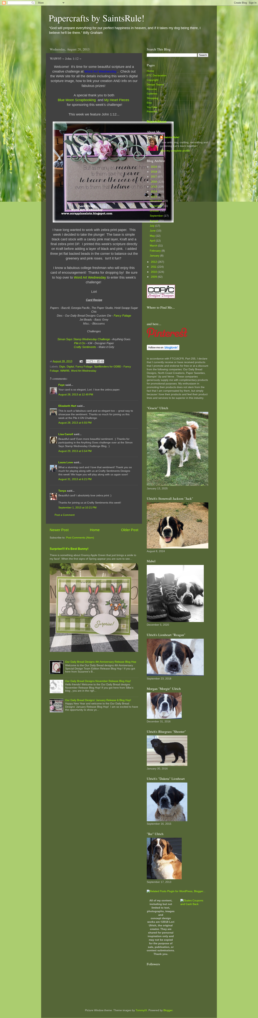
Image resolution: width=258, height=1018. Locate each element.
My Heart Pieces (117, 100)
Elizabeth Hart (67, 405)
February (155, 250)
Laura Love (65, 462)
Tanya (62, 490)
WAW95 (65, 370)
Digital (70, 366)
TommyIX (141, 1010)
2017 (154, 176)
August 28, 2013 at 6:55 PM (75, 422)
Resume (152, 89)
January (155, 255)
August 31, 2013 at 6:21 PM (75, 479)
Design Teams (155, 84)
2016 (154, 181)
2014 (154, 191)
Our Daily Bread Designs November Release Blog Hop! (98, 681)
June (153, 230)
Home (95, 530)
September (157, 215)
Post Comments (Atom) (80, 537)
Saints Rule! (171, 137)
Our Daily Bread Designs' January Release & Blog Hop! (98, 700)
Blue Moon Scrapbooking (77, 100)
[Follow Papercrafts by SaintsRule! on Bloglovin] (163, 349)
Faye (61, 384)
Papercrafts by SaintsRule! (96, 18)
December (156, 200)
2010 (154, 271)
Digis (62, 366)
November (156, 206)
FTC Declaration (156, 75)
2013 (154, 196)
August (154, 220)
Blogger (167, 1010)
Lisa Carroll (65, 434)
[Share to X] (95, 361)
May (153, 235)
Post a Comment (65, 515)
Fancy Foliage (84, 366)
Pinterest (152, 111)
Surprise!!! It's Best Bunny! (69, 548)
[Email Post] (81, 361)
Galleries (152, 93)
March (154, 245)
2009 (154, 276)
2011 (154, 266)
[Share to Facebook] (98, 361)
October (155, 210)
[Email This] (88, 361)
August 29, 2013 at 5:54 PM (75, 451)
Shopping (152, 98)
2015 (154, 186)
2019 (154, 166)
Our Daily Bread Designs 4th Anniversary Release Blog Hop (100, 661)
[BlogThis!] (91, 361)
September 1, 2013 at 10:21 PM (77, 507)
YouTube (152, 107)
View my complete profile (175, 150)
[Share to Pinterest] (102, 361)
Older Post (129, 530)
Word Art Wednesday (83, 370)
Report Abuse (157, 121)
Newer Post (59, 530)
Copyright (152, 80)
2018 (154, 171)
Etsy (149, 102)
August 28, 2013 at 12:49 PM (75, 394)
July (152, 225)
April (153, 240)
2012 (154, 261)
